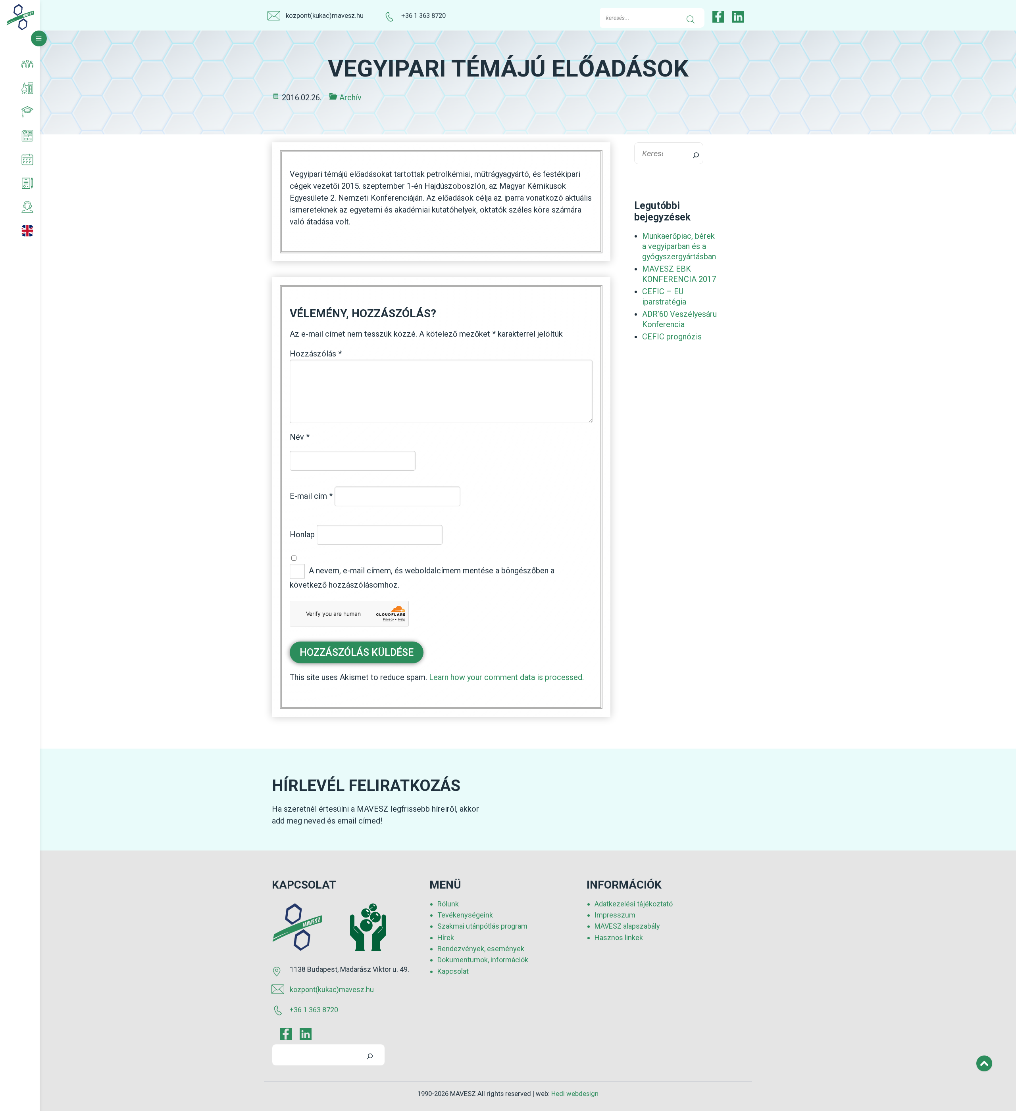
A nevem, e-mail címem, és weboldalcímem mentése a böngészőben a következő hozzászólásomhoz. (422, 577)
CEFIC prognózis (672, 336)
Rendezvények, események (480, 948)
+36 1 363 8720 (423, 15)
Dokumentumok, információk (482, 960)
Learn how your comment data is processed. (506, 677)
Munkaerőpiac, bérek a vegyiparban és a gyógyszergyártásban (679, 246)
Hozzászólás (316, 353)
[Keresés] (691, 153)
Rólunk (448, 904)
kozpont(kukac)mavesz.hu (325, 15)
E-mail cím (311, 496)
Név (300, 437)
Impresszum (615, 915)
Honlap (302, 534)
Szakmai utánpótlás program (482, 926)
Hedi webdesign (574, 1094)
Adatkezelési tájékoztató (634, 904)
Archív (350, 97)
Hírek (445, 937)
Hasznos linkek (619, 937)
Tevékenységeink (465, 915)
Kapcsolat (453, 971)
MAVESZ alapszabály (627, 926)
